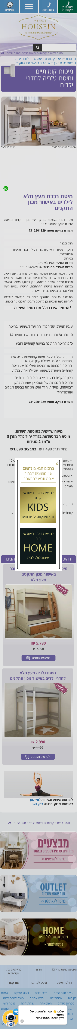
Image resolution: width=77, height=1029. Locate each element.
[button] (10, 1018)
